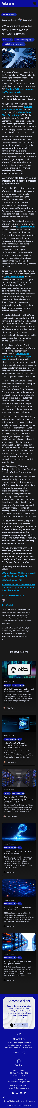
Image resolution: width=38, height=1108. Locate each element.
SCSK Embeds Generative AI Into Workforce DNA (17, 908)
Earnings (7, 685)
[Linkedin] (13, 1093)
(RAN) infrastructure (25, 227)
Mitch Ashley (11, 708)
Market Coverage (9, 15)
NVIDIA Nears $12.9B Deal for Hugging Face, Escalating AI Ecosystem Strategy (15, 745)
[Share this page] (4, 1097)
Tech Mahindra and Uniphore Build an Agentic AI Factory (18, 962)
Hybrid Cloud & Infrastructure (13, 44)
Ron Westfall (27, 20)
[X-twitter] (17, 1093)
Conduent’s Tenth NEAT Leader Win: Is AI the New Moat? (18, 852)
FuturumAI (10, 872)
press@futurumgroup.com (19, 1088)
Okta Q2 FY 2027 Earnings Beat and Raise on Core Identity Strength (19, 690)
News (19, 739)
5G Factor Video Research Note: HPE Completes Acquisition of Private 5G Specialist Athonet (18, 587)
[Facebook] (25, 1093)
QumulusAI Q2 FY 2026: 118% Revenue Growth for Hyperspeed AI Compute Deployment (18, 799)
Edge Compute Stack (14, 276)
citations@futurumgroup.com (19, 1082)
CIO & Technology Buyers (24, 40)
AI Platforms (7, 40)
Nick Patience (11, 762)
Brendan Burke (12, 816)
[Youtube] (21, 1093)
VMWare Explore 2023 (12, 580)
